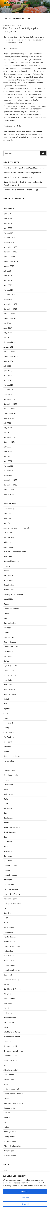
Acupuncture (8, 509)
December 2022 (10, 399)
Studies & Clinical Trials (13, 1103)
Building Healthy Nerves (13, 595)
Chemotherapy (9, 642)
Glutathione (8, 794)
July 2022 (7, 423)
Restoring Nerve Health (13, 1051)
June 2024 (7, 328)
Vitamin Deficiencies (12, 1146)
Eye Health (7, 742)
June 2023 (7, 371)
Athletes (7, 542)
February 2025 (9, 295)
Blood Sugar (8, 580)
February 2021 (9, 471)
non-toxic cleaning (11, 980)
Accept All (25, 1191)
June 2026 (7, 219)
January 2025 (9, 299)
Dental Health (9, 690)
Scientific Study (10, 1056)
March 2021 (8, 466)
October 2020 (9, 490)
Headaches (8, 818)
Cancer (6, 604)
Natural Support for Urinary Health (17, 177)
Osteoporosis (9, 999)
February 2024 (9, 342)
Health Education (10, 832)
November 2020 (10, 485)
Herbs (5, 846)
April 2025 (7, 285)
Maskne (6, 923)
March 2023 (8, 385)
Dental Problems (10, 694)
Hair (5, 813)
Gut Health (7, 808)
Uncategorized (9, 1132)
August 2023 (8, 361)
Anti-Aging (8, 523)
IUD (5, 908)
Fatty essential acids (11, 756)
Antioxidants (8, 537)
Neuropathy (8, 975)
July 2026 (7, 214)
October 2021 (9, 442)
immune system (10, 865)
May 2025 (7, 280)
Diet (5, 704)
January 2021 (8, 475)
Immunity (7, 870)
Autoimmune (8, 547)
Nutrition (7, 984)
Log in (5, 1170)
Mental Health (9, 942)
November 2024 (10, 309)
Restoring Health (10, 1046)
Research (7, 1041)
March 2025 (8, 290)
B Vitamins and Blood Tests (14, 552)
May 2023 (7, 376)
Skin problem (8, 1075)
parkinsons (8, 1013)
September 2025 (10, 261)
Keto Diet (7, 913)
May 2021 (7, 456)
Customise (25, 1198)
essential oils (8, 732)
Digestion (7, 709)
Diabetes (7, 699)
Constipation (8, 671)
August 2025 (8, 266)
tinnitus (6, 1117)
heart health (8, 842)
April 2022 (7, 433)
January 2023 (9, 395)
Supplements (9, 1108)
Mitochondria (9, 956)
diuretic (6, 713)
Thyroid (6, 1113)
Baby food (7, 556)
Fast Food (7, 747)
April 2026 (7, 228)
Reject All (25, 1204)
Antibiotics (8, 533)
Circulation (8, 656)
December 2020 (10, 480)
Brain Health (8, 590)
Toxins (6, 1127)
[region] (25, 1190)
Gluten (6, 799)
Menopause (8, 932)
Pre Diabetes (8, 1022)
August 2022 (8, 418)
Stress (6, 1098)
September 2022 (10, 414)
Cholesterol (8, 651)
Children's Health (10, 647)
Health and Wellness (11, 827)
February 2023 (9, 390)
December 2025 (10, 247)
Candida (6, 613)
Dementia (7, 685)
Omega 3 (7, 994)
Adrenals (7, 514)
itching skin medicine (12, 903)
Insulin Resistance (10, 889)
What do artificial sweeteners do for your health (23, 173)
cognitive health (10, 666)
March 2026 (8, 233)
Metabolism (8, 951)
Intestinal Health (10, 899)
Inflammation (8, 885)
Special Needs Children (13, 1094)
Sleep (5, 1084)
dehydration (8, 680)
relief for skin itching (11, 1032)
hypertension (9, 861)
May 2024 (7, 333)
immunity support (10, 875)
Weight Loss (8, 1151)
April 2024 (7, 338)
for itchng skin (9, 770)
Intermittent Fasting (11, 894)
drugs (5, 718)
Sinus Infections (10, 1060)
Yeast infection (9, 1156)
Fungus (6, 780)
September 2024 (10, 318)
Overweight (8, 1003)
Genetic (6, 789)
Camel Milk (8, 599)
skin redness (8, 1079)
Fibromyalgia (8, 761)
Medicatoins (8, 927)
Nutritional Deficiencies (13, 989)
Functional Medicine (11, 775)
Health (6, 823)
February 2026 (9, 238)
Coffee (6, 661)
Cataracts (7, 628)
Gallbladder (8, 785)
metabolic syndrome (11, 946)
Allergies (7, 518)
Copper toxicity (9, 675)
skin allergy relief (10, 1070)
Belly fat (6, 571)
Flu (4, 766)
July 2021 (7, 447)
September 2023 (10, 356)
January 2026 (9, 242)
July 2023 (7, 366)
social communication (12, 1089)
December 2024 (10, 304)
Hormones (7, 856)
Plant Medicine (9, 1018)
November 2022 (10, 404)
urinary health (9, 1137)
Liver (5, 918)
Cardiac (6, 618)
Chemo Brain (8, 637)
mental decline (9, 937)
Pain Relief (7, 1008)
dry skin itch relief (10, 723)
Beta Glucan (8, 575)
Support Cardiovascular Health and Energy (20, 190)
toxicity (6, 1122)
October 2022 (9, 409)
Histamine (7, 851)
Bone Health (8, 585)
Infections (7, 880)
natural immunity (10, 965)
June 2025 (7, 276)
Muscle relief (8, 961)
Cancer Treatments (11, 609)
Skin (5, 1065)
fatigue (6, 751)
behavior (7, 566)
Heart (5, 837)
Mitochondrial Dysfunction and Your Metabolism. (23, 168)
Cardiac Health (9, 623)
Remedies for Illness (11, 1037)
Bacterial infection (11, 561)
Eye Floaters (8, 737)
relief (5, 1027)
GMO (5, 804)
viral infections (9, 1141)
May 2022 (7, 428)
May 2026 (7, 223)
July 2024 (7, 323)
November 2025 (10, 252)
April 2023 (7, 380)
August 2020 (8, 494)
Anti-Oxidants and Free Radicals (16, 528)
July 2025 (7, 271)
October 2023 (9, 352)
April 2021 (7, 461)
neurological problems (12, 970)
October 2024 (9, 314)
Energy (6, 728)
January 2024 (9, 347)
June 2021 (7, 452)
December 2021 (10, 437)
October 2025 (9, 257)
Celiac (6, 633)
